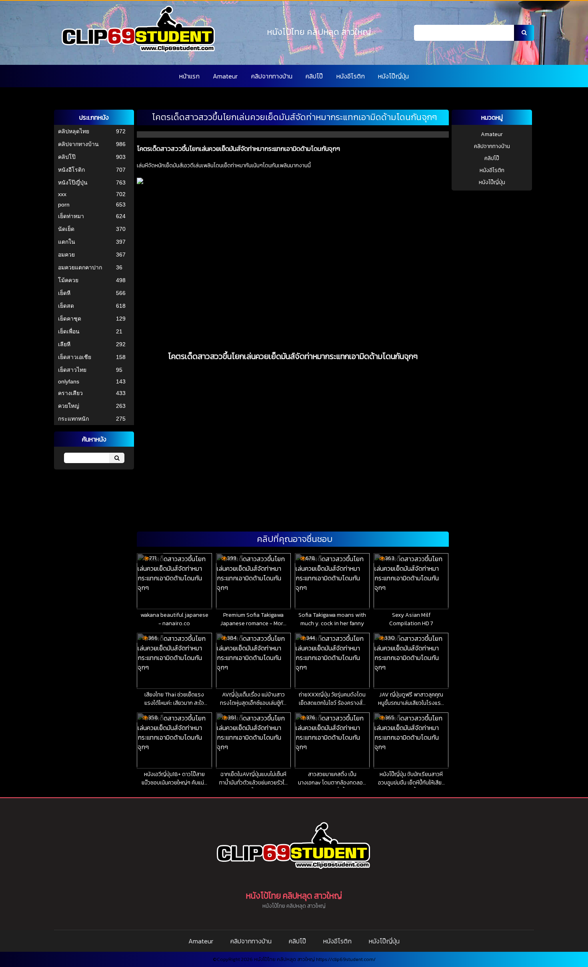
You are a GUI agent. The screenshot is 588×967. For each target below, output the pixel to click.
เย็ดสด (66, 306)
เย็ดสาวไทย (72, 370)
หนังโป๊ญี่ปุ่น (393, 76)
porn (64, 204)
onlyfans (68, 381)
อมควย (66, 254)
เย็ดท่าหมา (71, 216)
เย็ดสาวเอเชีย (74, 357)
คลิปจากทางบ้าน (271, 76)
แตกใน (66, 242)
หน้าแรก (189, 76)
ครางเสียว (70, 393)
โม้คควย (68, 280)
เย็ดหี (64, 293)
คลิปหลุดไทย (73, 131)
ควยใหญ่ (68, 406)
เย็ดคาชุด (69, 318)
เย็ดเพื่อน (69, 331)
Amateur (225, 76)
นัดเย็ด (66, 229)
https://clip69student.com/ (346, 959)
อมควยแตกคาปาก (80, 267)
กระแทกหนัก (73, 418)
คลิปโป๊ (314, 76)
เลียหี (64, 344)
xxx (62, 194)
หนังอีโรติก (350, 76)
